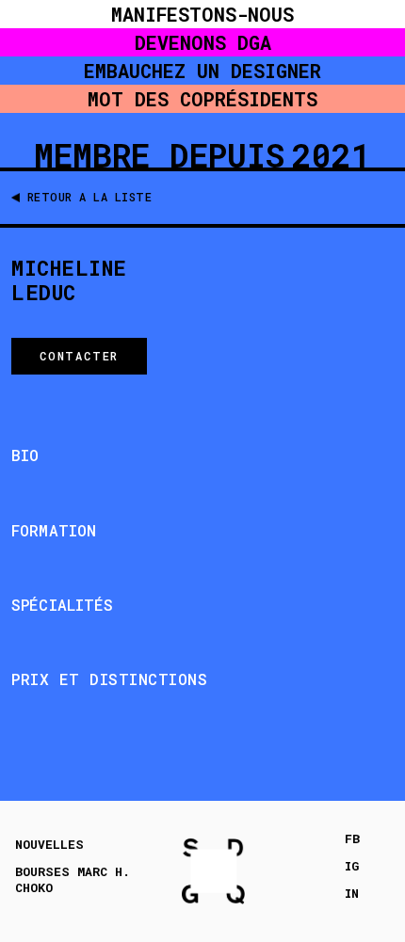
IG (352, 866)
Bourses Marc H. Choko (72, 880)
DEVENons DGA (203, 42)
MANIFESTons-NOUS (202, 14)
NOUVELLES (49, 845)
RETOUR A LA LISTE (90, 196)
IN (352, 894)
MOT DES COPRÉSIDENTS (202, 99)
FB (352, 839)
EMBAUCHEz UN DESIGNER (202, 70)
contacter (79, 355)
